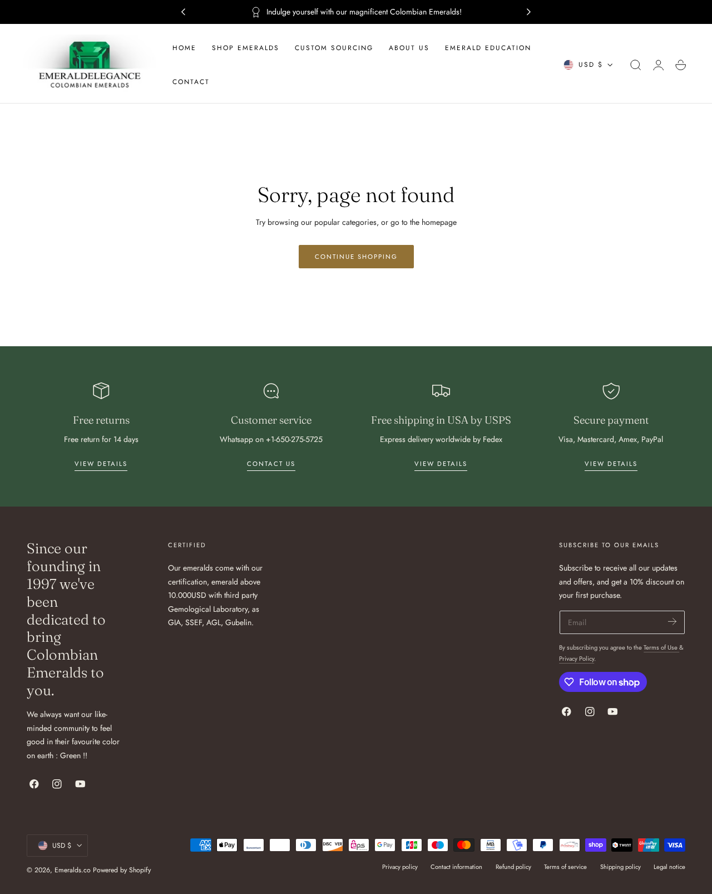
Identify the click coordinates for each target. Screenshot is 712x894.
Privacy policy (400, 866)
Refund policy (513, 866)
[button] (636, 65)
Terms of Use (661, 647)
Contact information (456, 866)
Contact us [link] (271, 463)
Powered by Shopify (122, 870)
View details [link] (101, 463)
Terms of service (565, 866)
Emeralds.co (73, 870)
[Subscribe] (672, 621)
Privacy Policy (576, 658)
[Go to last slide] (183, 12)
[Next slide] (529, 12)
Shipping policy (620, 866)
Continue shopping (356, 256)
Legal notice (669, 866)
